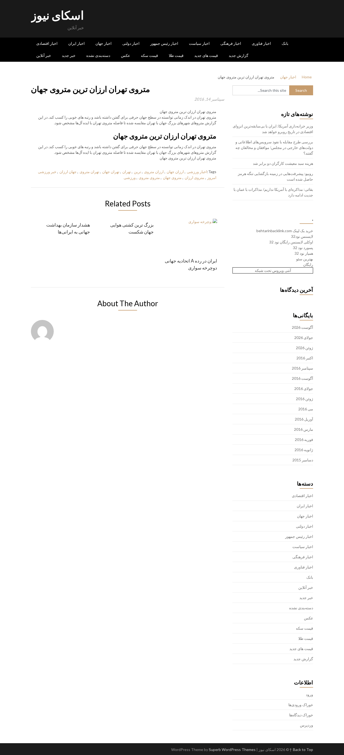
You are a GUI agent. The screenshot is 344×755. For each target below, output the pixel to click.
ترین (137, 171)
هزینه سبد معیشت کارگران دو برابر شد (283, 163)
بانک (285, 43)
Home (307, 77)
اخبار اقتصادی (47, 43)
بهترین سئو (304, 259)
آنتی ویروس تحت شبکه (273, 270)
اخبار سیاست (199, 43)
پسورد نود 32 (303, 247)
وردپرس (306, 725)
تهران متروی (89, 171)
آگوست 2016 (302, 378)
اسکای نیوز (57, 15)
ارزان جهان (175, 171)
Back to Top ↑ (301, 749)
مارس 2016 (303, 429)
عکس (125, 55)
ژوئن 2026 (304, 347)
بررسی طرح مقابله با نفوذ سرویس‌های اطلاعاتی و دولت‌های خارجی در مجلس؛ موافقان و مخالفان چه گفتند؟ (274, 147)
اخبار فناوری (261, 43)
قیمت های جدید (206, 55)
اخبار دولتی (130, 43)
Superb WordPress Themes (232, 749)
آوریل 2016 (304, 419)
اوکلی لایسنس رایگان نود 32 (291, 242)
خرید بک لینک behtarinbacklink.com (284, 230)
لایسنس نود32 (302, 236)
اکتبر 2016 (304, 358)
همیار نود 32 (304, 253)
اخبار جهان (103, 43)
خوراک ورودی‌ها (300, 704)
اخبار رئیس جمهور (164, 43)
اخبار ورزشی (197, 171)
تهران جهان (110, 171)
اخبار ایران (76, 43)
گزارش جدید (238, 55)
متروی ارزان (194, 177)
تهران (126, 171)
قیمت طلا (176, 55)
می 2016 (305, 409)
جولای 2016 (303, 388)
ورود (309, 694)
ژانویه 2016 (304, 449)
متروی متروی (149, 177)
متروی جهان (172, 177)
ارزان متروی (154, 171)
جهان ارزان (68, 171)
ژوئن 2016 (304, 398)
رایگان (308, 264)
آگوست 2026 (302, 327)
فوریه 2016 (304, 439)
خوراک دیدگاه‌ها (301, 715)
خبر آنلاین (43, 55)
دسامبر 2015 (302, 460)
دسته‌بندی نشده (98, 55)
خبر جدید (69, 55)
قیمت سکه (149, 55)
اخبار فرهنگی (230, 43)
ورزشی (130, 177)
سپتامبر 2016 (302, 368)
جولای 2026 (303, 337)
